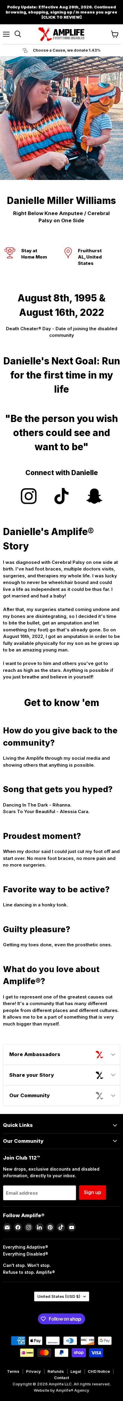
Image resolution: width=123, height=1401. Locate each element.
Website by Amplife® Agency (61, 1390)
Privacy (33, 1371)
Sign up (92, 1192)
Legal (75, 1371)
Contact (61, 1377)
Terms (13, 1371)
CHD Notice (99, 1371)
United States (58, 1296)
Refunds (55, 1371)
